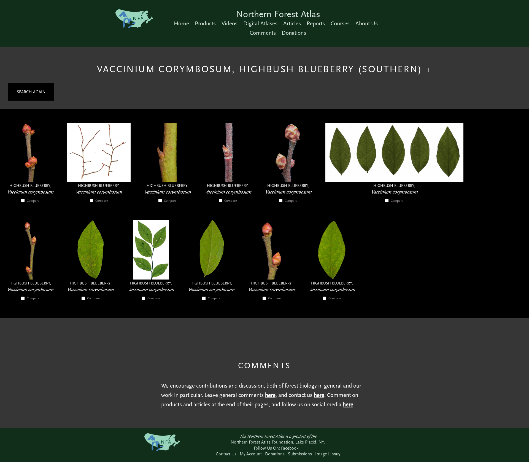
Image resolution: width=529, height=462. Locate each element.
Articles (292, 23)
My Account (251, 453)
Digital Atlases (260, 23)
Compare (33, 201)
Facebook (289, 448)
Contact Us (226, 453)
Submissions (300, 453)
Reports (316, 23)
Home (181, 23)
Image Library (327, 453)
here (270, 395)
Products (205, 23)
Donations (294, 32)
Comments (263, 32)
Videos (229, 23)
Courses (340, 23)
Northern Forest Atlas (278, 14)
